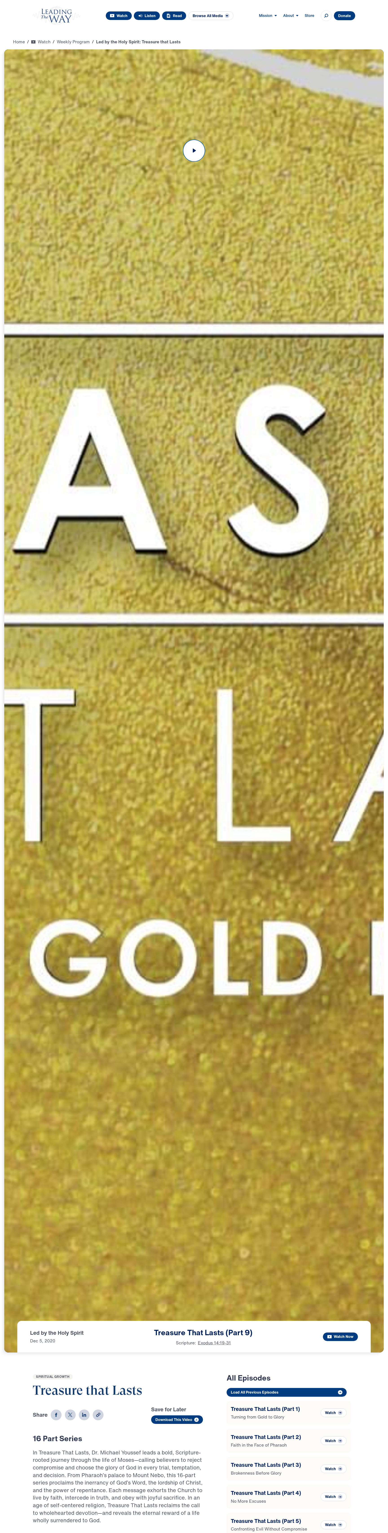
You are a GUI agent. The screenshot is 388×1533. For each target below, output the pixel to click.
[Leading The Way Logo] (56, 16)
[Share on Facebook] (56, 1415)
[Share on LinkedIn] (84, 1415)
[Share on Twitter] (70, 1415)
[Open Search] (326, 15)
